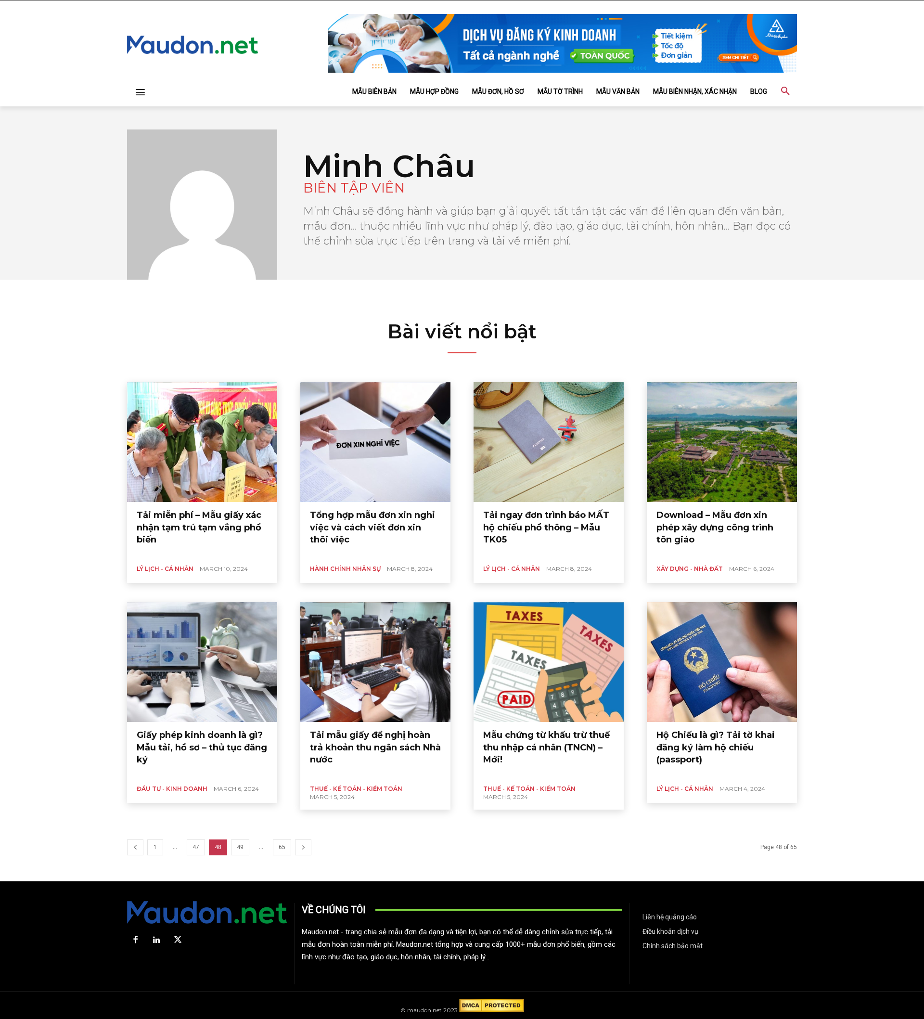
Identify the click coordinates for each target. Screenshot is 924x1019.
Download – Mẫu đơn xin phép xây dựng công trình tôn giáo (714, 527)
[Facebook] (135, 940)
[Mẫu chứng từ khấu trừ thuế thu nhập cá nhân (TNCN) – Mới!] (549, 662)
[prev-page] (135, 847)
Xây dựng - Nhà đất (689, 568)
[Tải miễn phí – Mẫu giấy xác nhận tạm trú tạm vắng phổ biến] (202, 442)
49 (240, 847)
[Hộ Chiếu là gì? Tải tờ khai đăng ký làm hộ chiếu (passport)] (722, 662)
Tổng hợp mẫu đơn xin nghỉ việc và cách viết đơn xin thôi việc (372, 527)
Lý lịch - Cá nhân (165, 568)
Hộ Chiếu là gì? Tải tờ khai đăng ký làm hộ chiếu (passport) (715, 747)
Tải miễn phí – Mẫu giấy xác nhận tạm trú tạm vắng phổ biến (199, 527)
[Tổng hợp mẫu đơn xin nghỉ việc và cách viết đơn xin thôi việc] (375, 442)
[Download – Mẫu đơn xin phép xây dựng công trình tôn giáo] (722, 442)
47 (195, 847)
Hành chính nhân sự (345, 568)
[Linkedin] (156, 940)
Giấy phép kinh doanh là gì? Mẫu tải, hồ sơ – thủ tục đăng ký (202, 747)
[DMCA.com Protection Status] (491, 1010)
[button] (785, 91)
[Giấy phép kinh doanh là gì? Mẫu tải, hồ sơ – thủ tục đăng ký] (202, 662)
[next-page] (303, 847)
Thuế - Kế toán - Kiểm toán (356, 788)
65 (282, 847)
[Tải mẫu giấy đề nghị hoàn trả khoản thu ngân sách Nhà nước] (375, 662)
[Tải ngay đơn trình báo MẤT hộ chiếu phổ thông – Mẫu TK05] (549, 442)
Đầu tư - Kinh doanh (172, 788)
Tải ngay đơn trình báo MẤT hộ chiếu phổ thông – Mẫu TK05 (546, 527)
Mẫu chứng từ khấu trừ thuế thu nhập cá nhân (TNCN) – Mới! (546, 747)
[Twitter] (177, 940)
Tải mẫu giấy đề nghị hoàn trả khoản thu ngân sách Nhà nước (375, 747)
